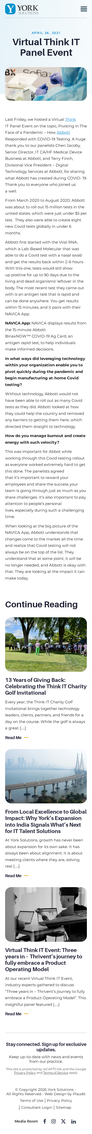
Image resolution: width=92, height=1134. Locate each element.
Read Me (13, 737)
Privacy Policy (25, 1073)
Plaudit (79, 1094)
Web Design (55, 1094)
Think (70, 119)
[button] (83, 9)
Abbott (63, 132)
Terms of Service (55, 1073)
